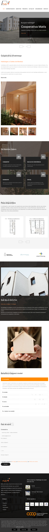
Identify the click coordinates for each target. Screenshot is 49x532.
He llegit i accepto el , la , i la (20, 461)
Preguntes (25, 8)
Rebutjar (34, 529)
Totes (14, 529)
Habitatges (18, 8)
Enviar (5, 464)
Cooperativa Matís (10, 8)
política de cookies (20, 526)
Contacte (45, 8)
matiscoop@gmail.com (6, 435)
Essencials (24, 529)
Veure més (27, 33)
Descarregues (38, 8)
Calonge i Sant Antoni (37, 491)
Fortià (33, 486)
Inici (4, 8)
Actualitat (31, 8)
